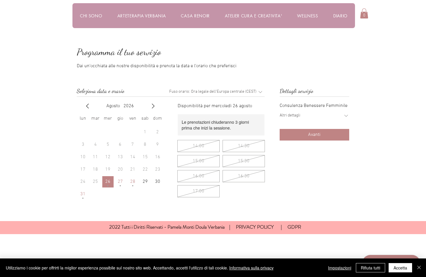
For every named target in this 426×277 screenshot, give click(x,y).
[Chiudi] (419, 267)
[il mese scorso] (87, 106)
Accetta (400, 268)
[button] (364, 13)
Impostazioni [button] (339, 268)
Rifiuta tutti (370, 268)
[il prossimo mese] (153, 106)
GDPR (294, 226)
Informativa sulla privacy (251, 268)
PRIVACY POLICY (255, 226)
